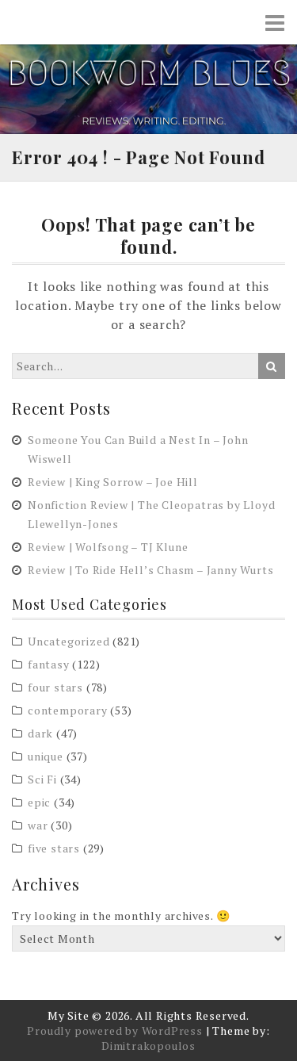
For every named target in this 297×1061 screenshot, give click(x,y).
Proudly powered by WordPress (114, 1030)
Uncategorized (68, 641)
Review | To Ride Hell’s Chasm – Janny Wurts (150, 569)
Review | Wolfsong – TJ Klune (108, 546)
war (38, 825)
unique (45, 756)
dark (40, 733)
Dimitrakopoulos (148, 1045)
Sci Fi (42, 779)
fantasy (49, 664)
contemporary (68, 710)
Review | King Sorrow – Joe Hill (113, 481)
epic (39, 802)
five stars (54, 848)
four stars (55, 687)
